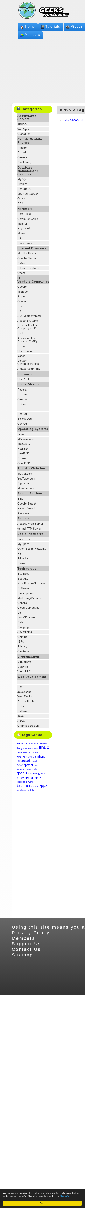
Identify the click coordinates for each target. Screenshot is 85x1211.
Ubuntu (22, 394)
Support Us (26, 943)
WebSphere (24, 129)
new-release (23, 752)
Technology (26, 568)
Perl (20, 686)
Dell (19, 310)
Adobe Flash (25, 701)
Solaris (21, 458)
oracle (35, 761)
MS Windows (25, 439)
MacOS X (23, 443)
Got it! (42, 1203)
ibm (19, 748)
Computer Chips (27, 218)
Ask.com (23, 513)
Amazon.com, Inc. (29, 368)
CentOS (22, 423)
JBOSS (22, 124)
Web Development (32, 676)
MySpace (23, 544)
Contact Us (26, 949)
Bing (20, 498)
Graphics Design (28, 725)
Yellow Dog (24, 418)
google (22, 773)
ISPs (20, 641)
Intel (20, 333)
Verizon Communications (28, 362)
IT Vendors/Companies (33, 280)
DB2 (20, 203)
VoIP (20, 612)
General (22, 157)
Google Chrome (27, 258)
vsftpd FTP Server (29, 528)
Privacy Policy (31, 932)
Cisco (21, 346)
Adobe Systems (27, 320)
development (25, 765)
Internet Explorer (28, 268)
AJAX (21, 720)
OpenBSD (23, 463)
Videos (77, 26)
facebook (22, 781)
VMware (22, 666)
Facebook (23, 539)
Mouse (21, 233)
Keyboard (23, 228)
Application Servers (26, 117)
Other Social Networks (31, 548)
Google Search (26, 503)
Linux (20, 434)
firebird (43, 743)
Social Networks (30, 533)
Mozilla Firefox (26, 253)
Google (22, 286)
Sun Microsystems (29, 315)
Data (20, 622)
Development (25, 593)
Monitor (22, 223)
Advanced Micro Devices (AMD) (27, 340)
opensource (29, 777)
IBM (20, 306)
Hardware (25, 208)
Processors (24, 243)
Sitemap (22, 954)
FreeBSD (23, 453)
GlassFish (23, 134)
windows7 (22, 757)
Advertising (24, 631)
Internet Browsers (31, 248)
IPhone (22, 147)
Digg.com (23, 483)
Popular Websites (31, 468)
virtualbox (33, 748)
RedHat (22, 413)
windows (21, 790)
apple (43, 786)
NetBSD (22, 448)
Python (22, 711)
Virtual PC (24, 671)
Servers (23, 518)
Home (30, 26)
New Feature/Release (31, 583)
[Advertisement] (33, 856)
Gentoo (22, 399)
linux (44, 747)
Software (23, 588)
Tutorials (52, 26)
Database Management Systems (27, 171)
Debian (21, 404)
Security (22, 578)
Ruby (20, 706)
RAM (20, 238)
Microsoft (23, 291)
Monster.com (25, 488)
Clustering (23, 651)
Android (22, 152)
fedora (35, 769)
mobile (30, 790)
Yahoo (21, 356)
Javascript (24, 691)
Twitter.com (24, 473)
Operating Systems (32, 429)
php (36, 786)
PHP (20, 682)
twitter (31, 781)
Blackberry (24, 162)
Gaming (22, 636)
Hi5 (19, 553)
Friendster (23, 558)
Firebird (22, 184)
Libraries (24, 374)
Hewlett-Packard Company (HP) (27, 327)
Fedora (21, 389)
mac (29, 769)
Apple (21, 296)
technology (34, 773)
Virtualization (28, 656)
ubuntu (34, 752)
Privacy (22, 646)
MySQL (22, 179)
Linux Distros (28, 384)
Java (20, 716)
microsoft (24, 760)
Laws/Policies (26, 617)
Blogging (23, 627)
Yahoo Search (26, 508)
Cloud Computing (28, 607)
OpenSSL (23, 379)
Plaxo (21, 563)
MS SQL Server (27, 193)
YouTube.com (26, 478)
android (32, 756)
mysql (37, 765)
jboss (24, 748)
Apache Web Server (30, 523)
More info (64, 1196)
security (22, 743)
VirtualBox (24, 661)
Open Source (25, 351)
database (33, 743)
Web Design (25, 696)
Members (32, 34)
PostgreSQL (25, 188)
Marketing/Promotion (30, 598)
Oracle (21, 198)
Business (23, 573)
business (25, 785)
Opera (21, 273)
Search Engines (30, 493)
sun (43, 773)
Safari (21, 263)
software (21, 769)
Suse (20, 409)
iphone (41, 756)
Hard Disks (24, 213)
